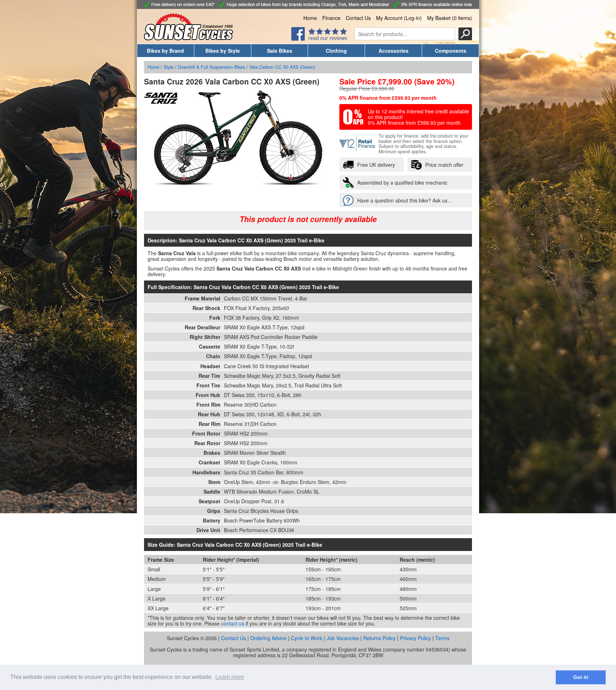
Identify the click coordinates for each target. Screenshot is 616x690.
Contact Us (358, 17)
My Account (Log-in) (399, 17)
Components (450, 50)
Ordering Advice (268, 638)
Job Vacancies (343, 638)
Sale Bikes (279, 50)
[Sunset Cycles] (188, 38)
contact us (232, 623)
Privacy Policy (415, 638)
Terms (442, 638)
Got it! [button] (581, 677)
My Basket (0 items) (449, 17)
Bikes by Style (222, 50)
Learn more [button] (229, 677)
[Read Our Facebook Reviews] (319, 38)
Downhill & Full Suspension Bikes (211, 67)
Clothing (336, 50)
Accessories (394, 50)
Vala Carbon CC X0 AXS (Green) (282, 67)
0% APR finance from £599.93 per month (388, 97)
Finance (331, 17)
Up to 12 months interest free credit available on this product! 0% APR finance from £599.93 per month (418, 117)
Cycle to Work (306, 638)
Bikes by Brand (165, 50)
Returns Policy (379, 638)
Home (310, 17)
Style (169, 67)
